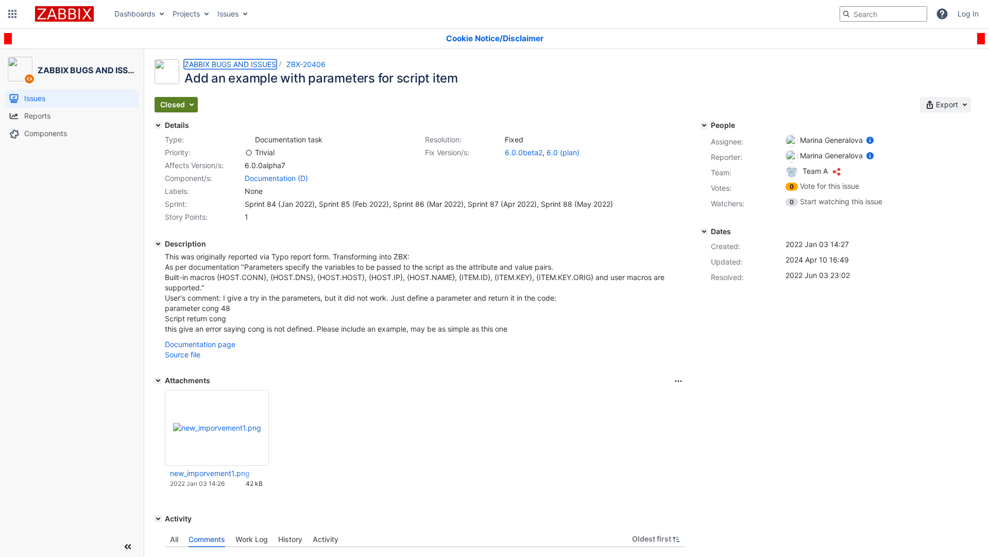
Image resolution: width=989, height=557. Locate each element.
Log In (968, 13)
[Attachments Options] (678, 381)
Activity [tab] (325, 539)
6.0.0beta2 (523, 152)
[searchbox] (883, 14)
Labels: (177, 191)
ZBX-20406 (306, 64)
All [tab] (174, 539)
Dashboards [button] (134, 13)
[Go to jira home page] (64, 14)
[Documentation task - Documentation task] (249, 140)
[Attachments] (158, 380)
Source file (182, 354)
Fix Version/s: (447, 152)
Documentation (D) (276, 178)
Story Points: (186, 216)
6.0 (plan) (563, 152)
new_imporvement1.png (210, 473)
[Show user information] (870, 140)
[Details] (158, 125)
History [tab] (290, 539)
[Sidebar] (128, 546)
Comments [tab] (207, 539)
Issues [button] (227, 13)
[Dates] (704, 231)
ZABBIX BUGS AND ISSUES (230, 64)
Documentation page (200, 344)
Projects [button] (186, 13)
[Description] (158, 244)
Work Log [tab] (251, 539)
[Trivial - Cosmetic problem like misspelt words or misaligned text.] (249, 153)
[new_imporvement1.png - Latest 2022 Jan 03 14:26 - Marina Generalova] (217, 427)
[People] (704, 125)
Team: (721, 172)
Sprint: (176, 204)
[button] (12, 14)
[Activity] (158, 518)
